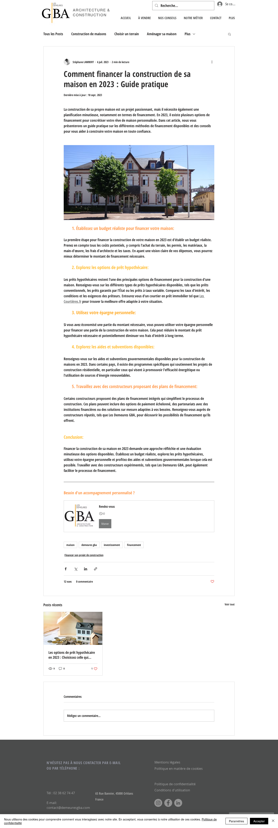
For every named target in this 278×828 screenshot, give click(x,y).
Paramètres (236, 821)
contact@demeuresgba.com (68, 807)
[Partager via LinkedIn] (86, 569)
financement (134, 545)
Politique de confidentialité (175, 784)
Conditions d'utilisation (172, 790)
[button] (229, 34)
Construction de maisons (88, 33)
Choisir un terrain (126, 33)
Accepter (259, 821)
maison (70, 545)
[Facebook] (168, 803)
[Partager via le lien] (95, 569)
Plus (187, 33)
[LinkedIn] (178, 803)
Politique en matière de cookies (179, 768)
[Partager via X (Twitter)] (76, 569)
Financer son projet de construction (84, 555)
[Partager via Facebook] (66, 569)
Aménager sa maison (161, 33)
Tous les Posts (53, 33)
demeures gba (89, 545)
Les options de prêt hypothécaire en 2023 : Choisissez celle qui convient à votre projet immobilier (72, 655)
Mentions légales (167, 762)
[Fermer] (273, 821)
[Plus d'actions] (211, 61)
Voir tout (230, 604)
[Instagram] (158, 803)
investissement (112, 545)
